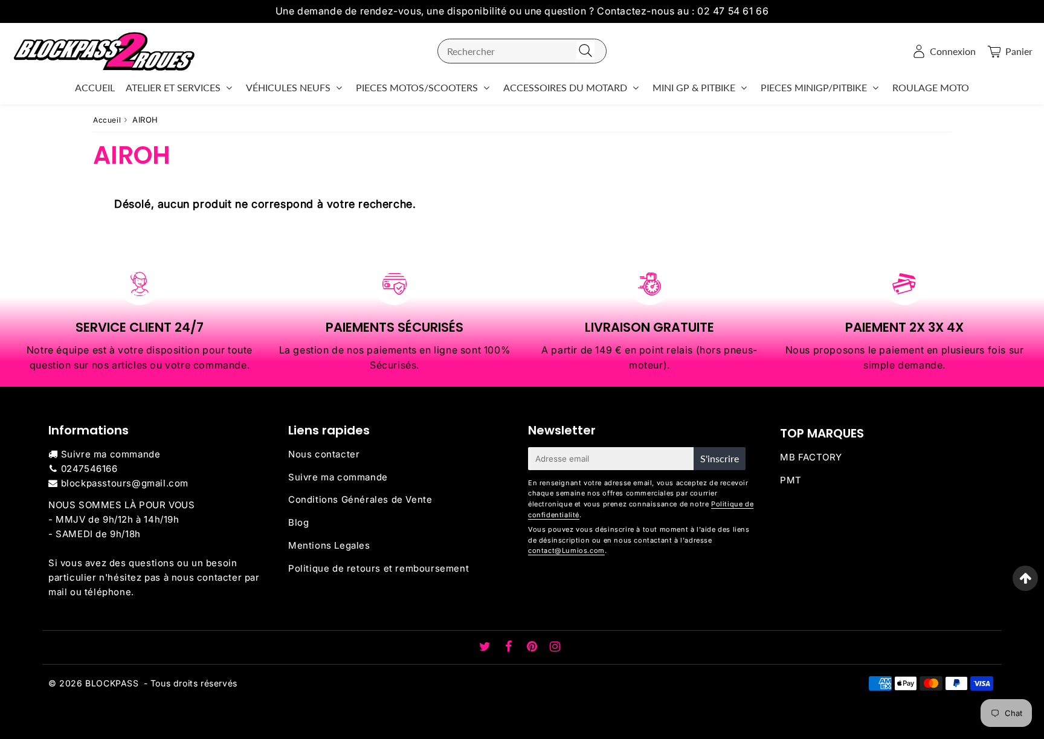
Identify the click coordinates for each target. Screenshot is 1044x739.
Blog (298, 522)
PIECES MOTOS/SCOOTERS (417, 87)
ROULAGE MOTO (930, 87)
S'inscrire (719, 458)
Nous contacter (323, 454)
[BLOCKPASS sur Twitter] (486, 647)
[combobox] (522, 51)
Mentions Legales (329, 545)
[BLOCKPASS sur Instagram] (555, 647)
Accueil (107, 119)
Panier (1019, 51)
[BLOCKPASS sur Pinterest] (533, 647)
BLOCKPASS (111, 683)
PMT (791, 480)
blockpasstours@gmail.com (124, 483)
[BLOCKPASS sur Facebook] (510, 647)
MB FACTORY (811, 457)
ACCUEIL (95, 87)
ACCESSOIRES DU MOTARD (565, 87)
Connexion (953, 51)
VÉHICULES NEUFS (288, 87)
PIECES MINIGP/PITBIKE (814, 87)
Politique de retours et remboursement (378, 568)
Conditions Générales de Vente (360, 499)
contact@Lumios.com (566, 550)
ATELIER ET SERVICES (173, 87)
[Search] (585, 51)
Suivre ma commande (111, 454)
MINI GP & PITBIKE (693, 87)
